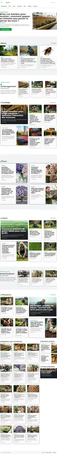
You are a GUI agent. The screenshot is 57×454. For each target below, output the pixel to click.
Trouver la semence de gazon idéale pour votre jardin (14, 231)
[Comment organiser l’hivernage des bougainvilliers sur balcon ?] (51, 173)
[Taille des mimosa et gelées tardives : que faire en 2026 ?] (51, 194)
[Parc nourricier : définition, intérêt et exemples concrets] (9, 50)
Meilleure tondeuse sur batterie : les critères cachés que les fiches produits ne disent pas (35, 119)
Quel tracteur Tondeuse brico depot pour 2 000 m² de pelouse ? (35, 232)
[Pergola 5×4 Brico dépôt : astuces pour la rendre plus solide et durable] (50, 132)
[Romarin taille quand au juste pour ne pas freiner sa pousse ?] (19, 409)
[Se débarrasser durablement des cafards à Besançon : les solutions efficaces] (48, 50)
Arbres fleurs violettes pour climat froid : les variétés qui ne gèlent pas (7, 191)
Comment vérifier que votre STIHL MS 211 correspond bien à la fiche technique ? (49, 118)
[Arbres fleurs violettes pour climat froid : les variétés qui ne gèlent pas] (21, 194)
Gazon (5, 218)
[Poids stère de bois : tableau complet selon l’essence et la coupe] (33, 388)
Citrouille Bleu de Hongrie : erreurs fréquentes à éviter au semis (6, 330)
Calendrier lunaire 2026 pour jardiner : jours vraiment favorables (51, 280)
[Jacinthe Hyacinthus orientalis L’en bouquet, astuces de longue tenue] (21, 173)
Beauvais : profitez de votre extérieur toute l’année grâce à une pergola (37, 90)
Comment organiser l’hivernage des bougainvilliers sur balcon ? (36, 170)
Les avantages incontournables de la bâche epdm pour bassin (8, 132)
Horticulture (8, 273)
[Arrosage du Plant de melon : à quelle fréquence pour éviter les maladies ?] (21, 322)
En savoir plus (53, 43)
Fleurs (4, 161)
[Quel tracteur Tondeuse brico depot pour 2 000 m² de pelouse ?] (35, 224)
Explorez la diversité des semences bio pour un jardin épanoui (6, 436)
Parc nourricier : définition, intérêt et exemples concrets (8, 60)
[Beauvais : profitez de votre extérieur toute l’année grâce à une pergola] (37, 84)
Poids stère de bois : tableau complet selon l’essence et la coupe (33, 395)
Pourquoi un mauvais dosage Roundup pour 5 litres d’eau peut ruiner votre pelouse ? (49, 234)
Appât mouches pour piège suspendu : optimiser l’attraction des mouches (12, 114)
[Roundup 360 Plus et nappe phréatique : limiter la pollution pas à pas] (28, 50)
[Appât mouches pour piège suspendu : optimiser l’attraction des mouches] (19, 347)
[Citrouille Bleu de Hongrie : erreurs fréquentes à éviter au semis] (7, 322)
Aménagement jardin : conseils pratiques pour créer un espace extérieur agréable (51, 91)
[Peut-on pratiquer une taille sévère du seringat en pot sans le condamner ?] (19, 388)
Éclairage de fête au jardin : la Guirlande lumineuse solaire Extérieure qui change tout (35, 142)
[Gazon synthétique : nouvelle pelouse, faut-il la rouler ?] (50, 246)
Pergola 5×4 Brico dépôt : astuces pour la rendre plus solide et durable (49, 141)
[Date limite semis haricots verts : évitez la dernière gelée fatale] (50, 328)
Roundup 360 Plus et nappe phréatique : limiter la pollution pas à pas (28, 61)
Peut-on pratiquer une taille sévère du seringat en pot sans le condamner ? (19, 396)
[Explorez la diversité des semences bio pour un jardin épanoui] (6, 429)
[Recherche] (52, 2)
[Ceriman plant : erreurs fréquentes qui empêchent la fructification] (37, 273)
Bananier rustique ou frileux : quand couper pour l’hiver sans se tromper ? (6, 417)
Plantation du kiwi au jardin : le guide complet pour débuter (6, 309)
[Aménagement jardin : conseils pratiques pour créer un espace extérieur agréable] (50, 84)
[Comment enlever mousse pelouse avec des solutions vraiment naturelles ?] (22, 251)
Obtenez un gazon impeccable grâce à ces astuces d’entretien (35, 255)
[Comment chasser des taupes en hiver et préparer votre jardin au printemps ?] (23, 273)
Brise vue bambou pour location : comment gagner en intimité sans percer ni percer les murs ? (15, 17)
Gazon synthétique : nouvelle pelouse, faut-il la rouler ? (50, 254)
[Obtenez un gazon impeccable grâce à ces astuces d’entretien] (35, 246)
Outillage (6, 102)
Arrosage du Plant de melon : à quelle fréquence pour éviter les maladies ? (21, 331)
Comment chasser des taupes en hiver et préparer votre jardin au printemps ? (23, 281)
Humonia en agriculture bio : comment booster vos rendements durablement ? (21, 310)
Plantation (6, 295)
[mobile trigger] (2, 2)
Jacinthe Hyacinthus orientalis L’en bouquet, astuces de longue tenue (7, 170)
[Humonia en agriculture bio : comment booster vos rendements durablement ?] (21, 301)
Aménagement (37, 28)
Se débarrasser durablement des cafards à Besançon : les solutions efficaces (47, 61)
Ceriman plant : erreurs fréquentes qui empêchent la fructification (37, 280)
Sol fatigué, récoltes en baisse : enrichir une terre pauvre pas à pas (42, 307)
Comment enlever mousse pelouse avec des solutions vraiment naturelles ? (8, 249)
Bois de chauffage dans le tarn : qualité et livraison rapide (48, 372)
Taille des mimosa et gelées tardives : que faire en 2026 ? (37, 191)
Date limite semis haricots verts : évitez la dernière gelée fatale (37, 324)
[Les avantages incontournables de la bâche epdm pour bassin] (22, 135)
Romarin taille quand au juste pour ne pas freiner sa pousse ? (19, 416)
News (3, 43)
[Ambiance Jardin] (8, 2)
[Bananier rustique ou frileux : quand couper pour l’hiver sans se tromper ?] (6, 409)
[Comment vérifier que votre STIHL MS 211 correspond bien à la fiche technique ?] (50, 109)
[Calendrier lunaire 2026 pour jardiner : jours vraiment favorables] (51, 273)
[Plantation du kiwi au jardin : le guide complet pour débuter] (7, 301)
